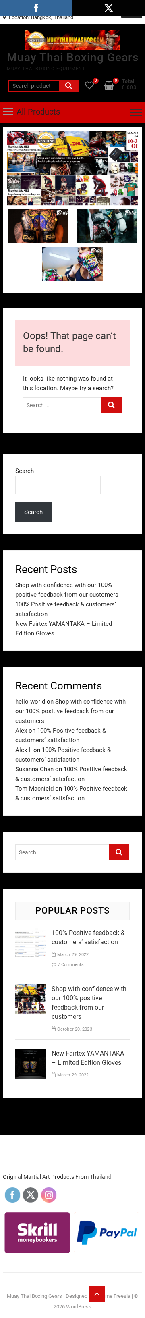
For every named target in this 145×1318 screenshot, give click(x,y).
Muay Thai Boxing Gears (73, 57)
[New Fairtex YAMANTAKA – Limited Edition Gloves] (30, 1053)
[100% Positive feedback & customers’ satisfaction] (30, 933)
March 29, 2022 (72, 954)
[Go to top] (97, 1294)
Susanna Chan (34, 769)
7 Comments (70, 964)
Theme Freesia (113, 1296)
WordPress (78, 1306)
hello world (30, 701)
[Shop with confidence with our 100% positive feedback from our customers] (72, 136)
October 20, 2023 (74, 1029)
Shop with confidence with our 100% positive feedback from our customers (70, 711)
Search (69, 86)
